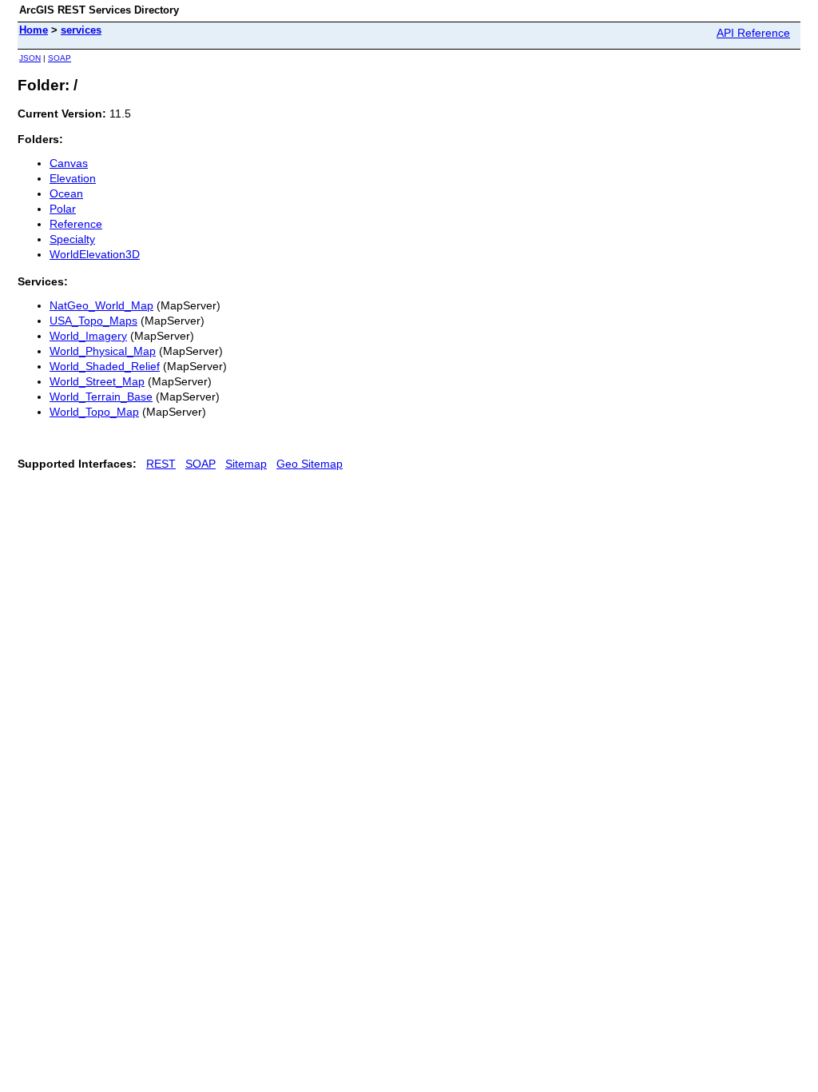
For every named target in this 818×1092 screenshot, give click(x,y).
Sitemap (246, 463)
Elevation (73, 178)
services (81, 30)
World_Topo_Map (94, 411)
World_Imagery (88, 335)
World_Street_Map (97, 381)
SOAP (59, 58)
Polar (63, 208)
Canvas (69, 163)
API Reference (753, 32)
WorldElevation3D (95, 254)
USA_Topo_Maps (93, 320)
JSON (30, 58)
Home (33, 30)
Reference (76, 223)
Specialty (72, 239)
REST (161, 463)
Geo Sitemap (309, 463)
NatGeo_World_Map (101, 305)
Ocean (66, 193)
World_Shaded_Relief (105, 366)
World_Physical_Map (103, 351)
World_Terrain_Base (101, 396)
